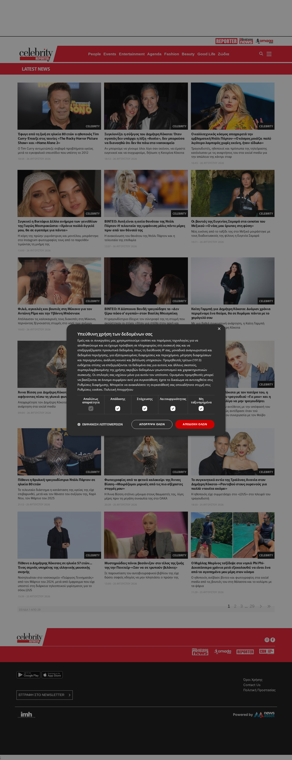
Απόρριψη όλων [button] (152, 424)
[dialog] (146, 380)
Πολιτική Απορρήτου (118, 390)
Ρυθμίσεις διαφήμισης (92, 385)
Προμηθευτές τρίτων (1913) (182, 360)
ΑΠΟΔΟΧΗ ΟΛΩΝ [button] (195, 424)
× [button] (219, 328)
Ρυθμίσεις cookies (89, 390)
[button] (100, 424)
